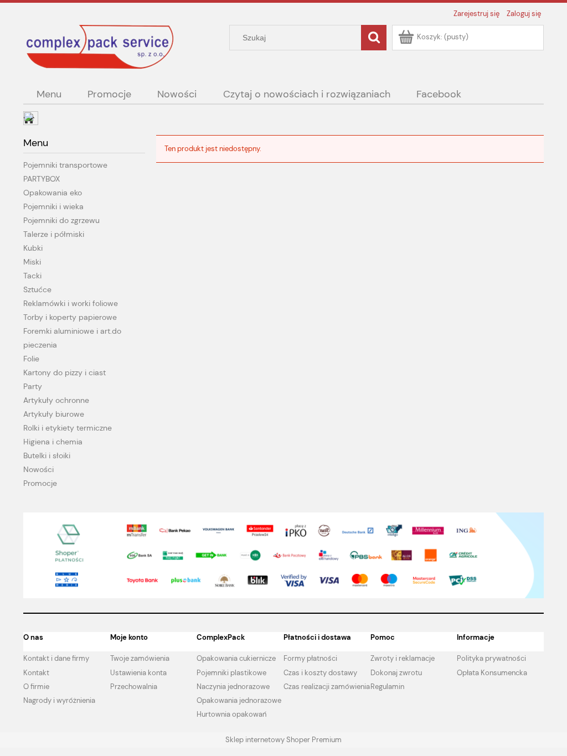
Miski (32, 262)
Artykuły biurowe (53, 414)
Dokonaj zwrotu (396, 672)
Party (32, 386)
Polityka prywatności (491, 658)
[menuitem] (48, 94)
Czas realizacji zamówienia (327, 686)
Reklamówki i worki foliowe (70, 303)
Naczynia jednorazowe (233, 686)
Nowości (38, 469)
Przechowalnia (133, 686)
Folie (31, 359)
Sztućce (37, 289)
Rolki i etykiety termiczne (67, 428)
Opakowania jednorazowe (239, 700)
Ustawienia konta (138, 672)
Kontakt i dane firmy (56, 658)
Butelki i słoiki (46, 455)
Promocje (40, 483)
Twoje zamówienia (139, 658)
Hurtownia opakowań (231, 714)
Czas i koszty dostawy (320, 672)
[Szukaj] (373, 37)
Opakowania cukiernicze (236, 658)
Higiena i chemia (53, 442)
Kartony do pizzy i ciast (64, 372)
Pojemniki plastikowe (231, 672)
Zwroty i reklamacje (402, 658)
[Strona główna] (100, 46)
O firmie (36, 686)
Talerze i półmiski (53, 234)
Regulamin (387, 686)
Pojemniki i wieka (53, 206)
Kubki (33, 248)
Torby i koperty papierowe (70, 317)
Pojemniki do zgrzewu (61, 220)
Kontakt (36, 672)
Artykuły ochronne (56, 400)
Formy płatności (310, 658)
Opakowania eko (52, 193)
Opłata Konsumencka (492, 672)
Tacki (32, 276)
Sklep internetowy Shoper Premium (283, 739)
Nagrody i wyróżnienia (59, 700)
